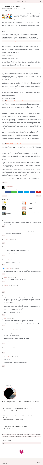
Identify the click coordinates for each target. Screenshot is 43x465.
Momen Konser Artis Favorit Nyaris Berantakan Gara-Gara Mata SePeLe (17, 408)
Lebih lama (38, 195)
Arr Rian (5, 239)
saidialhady (6, 259)
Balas (3, 226)
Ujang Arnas (6, 246)
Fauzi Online (6, 356)
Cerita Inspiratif (20, 434)
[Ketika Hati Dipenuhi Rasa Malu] (4, 203)
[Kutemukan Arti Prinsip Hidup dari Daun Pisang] (24, 203)
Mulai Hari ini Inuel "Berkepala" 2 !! (10, 410)
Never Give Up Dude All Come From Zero (11, 412)
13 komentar (23, 8)
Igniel (40, 462)
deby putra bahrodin (8, 220)
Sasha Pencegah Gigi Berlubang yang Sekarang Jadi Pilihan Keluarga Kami (18, 415)
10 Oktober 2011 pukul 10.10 (14, 356)
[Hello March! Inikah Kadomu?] (4, 208)
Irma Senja (6, 285)
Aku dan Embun (6, 424)
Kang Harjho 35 (7, 295)
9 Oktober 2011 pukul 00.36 (10, 347)
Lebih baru (4, 195)
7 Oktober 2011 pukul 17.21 (12, 239)
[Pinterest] (38, 192)
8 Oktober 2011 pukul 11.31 (11, 318)
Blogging (14, 434)
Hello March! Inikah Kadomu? (12, 206)
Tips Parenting (26, 434)
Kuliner (39, 436)
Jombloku (10, 189)
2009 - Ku (5, 417)
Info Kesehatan (5, 436)
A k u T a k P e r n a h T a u (9, 428)
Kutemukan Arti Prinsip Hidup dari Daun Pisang (33, 202)
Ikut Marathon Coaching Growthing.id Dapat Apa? (13, 419)
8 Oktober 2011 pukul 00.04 (13, 285)
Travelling (32, 434)
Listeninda (5, 461)
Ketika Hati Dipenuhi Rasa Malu (12, 202)
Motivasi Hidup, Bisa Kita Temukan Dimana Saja (34, 207)
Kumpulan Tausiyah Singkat (9, 329)
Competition (12, 436)
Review (3, 434)
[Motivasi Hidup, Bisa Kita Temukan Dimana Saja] (24, 208)
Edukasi (34, 436)
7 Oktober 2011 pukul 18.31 (13, 259)
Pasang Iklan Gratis (8, 230)
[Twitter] (26, 192)
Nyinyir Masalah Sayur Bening (33, 211)
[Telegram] (20, 192)
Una (5, 347)
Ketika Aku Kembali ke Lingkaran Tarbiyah (14, 67)
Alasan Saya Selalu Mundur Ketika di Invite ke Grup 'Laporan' (15, 426)
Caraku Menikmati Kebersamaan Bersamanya (12, 212)
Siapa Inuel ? (5, 421)
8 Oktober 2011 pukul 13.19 (20, 329)
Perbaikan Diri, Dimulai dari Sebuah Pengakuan (15, 143)
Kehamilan (29, 436)
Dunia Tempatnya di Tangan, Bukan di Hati (14, 100)
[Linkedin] (32, 192)
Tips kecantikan (18, 436)
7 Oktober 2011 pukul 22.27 (12, 277)
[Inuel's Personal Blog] (21, 1)
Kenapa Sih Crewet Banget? (11, 41)
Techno (24, 436)
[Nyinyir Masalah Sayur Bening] (24, 213)
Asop (5, 318)
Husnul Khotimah (9, 186)
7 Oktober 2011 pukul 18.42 (16, 268)
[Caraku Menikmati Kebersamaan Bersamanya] (4, 213)
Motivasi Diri (5, 182)
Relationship (38, 434)
